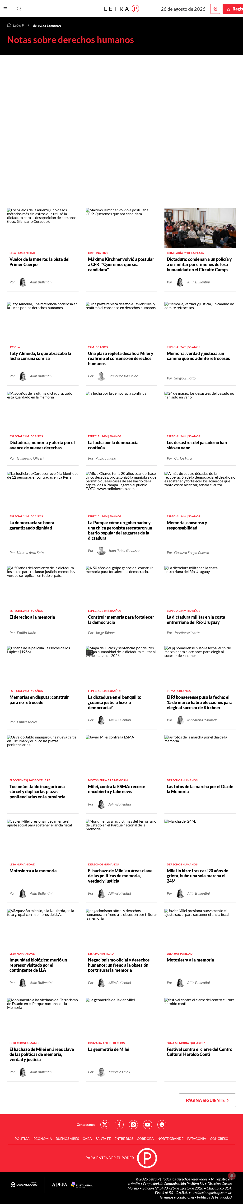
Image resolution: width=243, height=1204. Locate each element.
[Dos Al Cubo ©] (24, 1185)
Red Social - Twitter (105, 1124)
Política (22, 1138)
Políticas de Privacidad (214, 1197)
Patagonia (196, 1138)
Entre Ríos (124, 1138)
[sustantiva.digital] (82, 1185)
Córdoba (145, 1138)
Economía (42, 1138)
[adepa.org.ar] (59, 1185)
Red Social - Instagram (133, 1124)
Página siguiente (206, 1100)
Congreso (219, 1138)
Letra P (18, 25)
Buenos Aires (67, 1138)
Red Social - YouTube (147, 1124)
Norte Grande (170, 1138)
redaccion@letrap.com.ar (212, 1192)
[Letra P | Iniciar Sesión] (215, 9)
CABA (87, 1138)
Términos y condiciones (177, 1197)
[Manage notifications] (232, 1176)
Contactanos (86, 1124)
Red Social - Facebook (119, 1124)
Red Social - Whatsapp (162, 1124)
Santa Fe (103, 1138)
